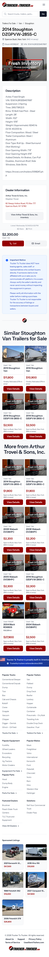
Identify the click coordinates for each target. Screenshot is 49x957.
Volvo (29, 753)
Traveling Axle (33, 719)
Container (31, 711)
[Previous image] (5, 354)
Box (3, 695)
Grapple (5, 711)
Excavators (7, 753)
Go (43, 14)
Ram (29, 781)
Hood (4, 779)
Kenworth (31, 761)
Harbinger (31, 793)
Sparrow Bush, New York (15, 39)
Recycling (6, 757)
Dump (5, 687)
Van (20, 23)
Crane (4, 707)
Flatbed (30, 683)
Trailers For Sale (9, 23)
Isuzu (29, 777)
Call (14, 243)
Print (30, 229)
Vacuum (5, 715)
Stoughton (29, 23)
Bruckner (6, 805)
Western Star (32, 789)
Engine (5, 787)
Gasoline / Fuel (33, 727)
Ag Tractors (7, 761)
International (32, 757)
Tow (4, 691)
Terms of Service (12, 942)
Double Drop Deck (35, 723)
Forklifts (5, 745)
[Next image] (21, 354)
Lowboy (30, 699)
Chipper (5, 719)
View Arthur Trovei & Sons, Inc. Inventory (24, 216)
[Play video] (13, 610)
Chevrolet (31, 773)
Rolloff (5, 703)
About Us (9, 939)
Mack (29, 745)
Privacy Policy (35, 939)
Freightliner (31, 749)
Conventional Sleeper (11, 679)
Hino (29, 785)
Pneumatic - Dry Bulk (36, 715)
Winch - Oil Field (9, 727)
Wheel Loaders (8, 749)
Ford (29, 765)
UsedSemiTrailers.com (34, 942)
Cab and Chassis (9, 699)
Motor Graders (8, 765)
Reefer (30, 695)
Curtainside (31, 707)
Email (37, 243)
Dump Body (7, 783)
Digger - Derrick (9, 723)
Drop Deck (31, 691)
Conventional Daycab (11, 683)
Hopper (30, 703)
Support (21, 939)
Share (21, 229)
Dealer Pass (32, 812)
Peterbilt (30, 769)
